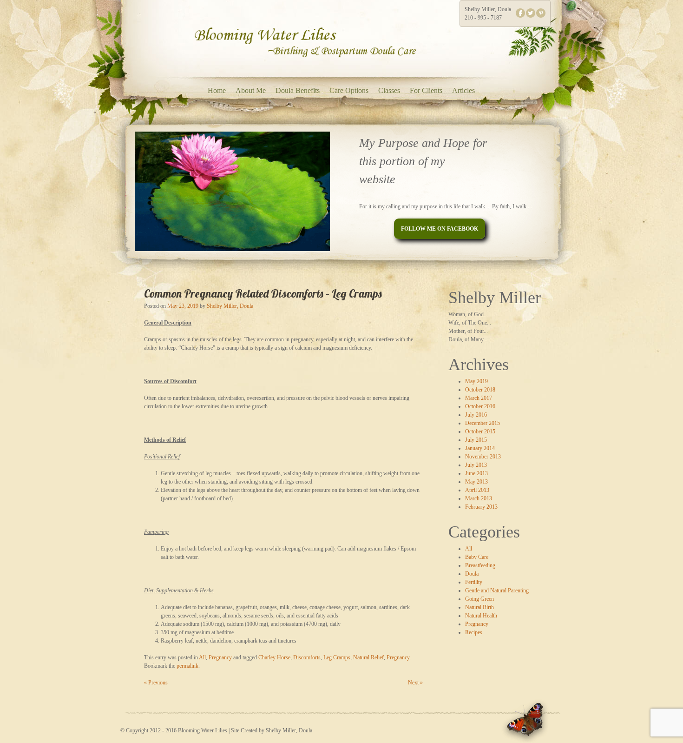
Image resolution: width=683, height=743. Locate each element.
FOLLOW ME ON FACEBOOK (439, 229)
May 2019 (476, 381)
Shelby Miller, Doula (230, 306)
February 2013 (481, 507)
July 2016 (476, 414)
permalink (187, 666)
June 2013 (476, 473)
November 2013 (483, 456)
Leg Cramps (336, 657)
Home (217, 90)
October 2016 (480, 406)
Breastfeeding (480, 565)
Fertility (473, 582)
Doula (472, 574)
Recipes (473, 632)
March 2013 (478, 498)
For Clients (426, 90)
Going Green (479, 599)
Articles (463, 90)
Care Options (348, 90)
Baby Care (476, 557)
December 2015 (482, 423)
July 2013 (476, 465)
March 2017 (478, 398)
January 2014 (480, 448)
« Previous (156, 682)
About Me (251, 90)
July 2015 (476, 440)
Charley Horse (274, 657)
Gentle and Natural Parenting (497, 590)
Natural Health (481, 615)
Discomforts (307, 657)
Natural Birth (479, 607)
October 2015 (480, 431)
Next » (415, 682)
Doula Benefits (298, 90)
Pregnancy (476, 624)
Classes (389, 90)
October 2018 (480, 389)
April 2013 (477, 490)
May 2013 (476, 481)
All (468, 548)
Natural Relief (368, 657)
